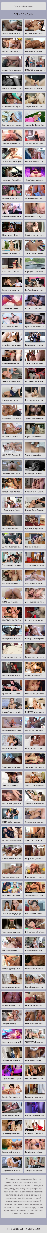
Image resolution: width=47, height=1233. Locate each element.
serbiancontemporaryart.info (26, 1229)
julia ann (25, 6)
